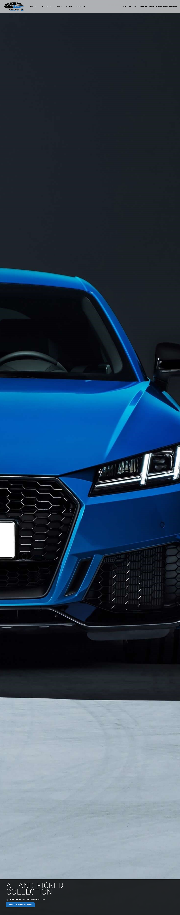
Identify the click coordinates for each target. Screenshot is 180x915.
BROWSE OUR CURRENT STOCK (20, 905)
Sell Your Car (46, 6)
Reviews (69, 6)
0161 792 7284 (129, 6)
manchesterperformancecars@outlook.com (158, 6)
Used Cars (33, 6)
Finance (59, 6)
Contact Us (80, 6)
